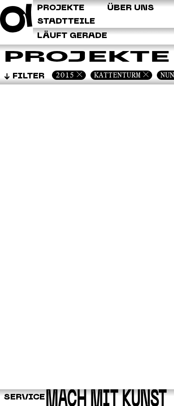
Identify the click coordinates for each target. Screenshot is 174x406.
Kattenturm (117, 75)
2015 (65, 75)
